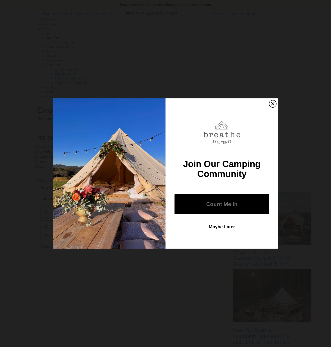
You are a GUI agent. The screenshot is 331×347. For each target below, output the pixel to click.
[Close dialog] (272, 103)
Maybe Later (222, 226)
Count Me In (222, 204)
